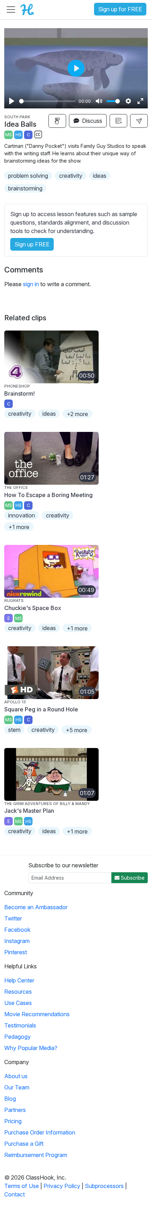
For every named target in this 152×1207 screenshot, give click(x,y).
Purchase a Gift (23, 1143)
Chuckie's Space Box (32, 607)
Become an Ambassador (36, 907)
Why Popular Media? (30, 1047)
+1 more (18, 526)
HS (19, 134)
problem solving (28, 175)
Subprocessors (104, 1185)
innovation (21, 515)
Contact (14, 1194)
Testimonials (20, 1025)
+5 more (76, 730)
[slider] (47, 101)
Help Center (19, 980)
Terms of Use (21, 1185)
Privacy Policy (61, 1185)
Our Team (16, 1087)
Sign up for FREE (120, 9)
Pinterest (15, 952)
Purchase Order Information (39, 1132)
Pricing (13, 1121)
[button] (139, 121)
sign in (31, 284)
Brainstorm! (19, 393)
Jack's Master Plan (29, 810)
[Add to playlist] (118, 120)
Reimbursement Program (35, 1154)
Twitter (13, 918)
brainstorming (25, 188)
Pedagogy (17, 1036)
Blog (10, 1098)
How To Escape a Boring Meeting (48, 494)
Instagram (17, 940)
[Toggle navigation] (11, 9)
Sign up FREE (31, 244)
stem (14, 729)
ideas (99, 175)
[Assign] (57, 121)
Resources (18, 991)
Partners (15, 1109)
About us (16, 1076)
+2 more (77, 413)
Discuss (91, 120)
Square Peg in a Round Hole (41, 709)
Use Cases (18, 1002)
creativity (70, 175)
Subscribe (132, 878)
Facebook (17, 929)
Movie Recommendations (37, 1014)
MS (8, 134)
